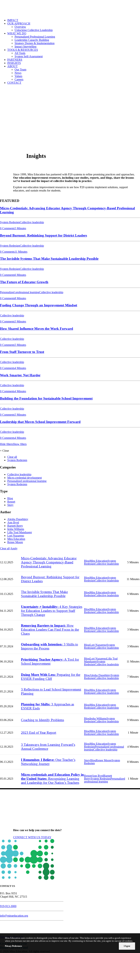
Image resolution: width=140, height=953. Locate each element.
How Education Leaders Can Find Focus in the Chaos (50, 629)
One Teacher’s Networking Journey (48, 762)
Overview (20, 26)
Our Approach (18, 23)
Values (18, 76)
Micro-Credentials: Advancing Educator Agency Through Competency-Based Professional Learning (49, 562)
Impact (12, 20)
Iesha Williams (15, 529)
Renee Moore (15, 542)
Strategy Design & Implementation (35, 43)
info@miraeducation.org (14, 915)
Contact (14, 82)
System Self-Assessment (29, 56)
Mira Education (16, 538)
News (18, 72)
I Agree (127, 946)
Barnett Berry (15, 525)
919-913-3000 (8, 906)
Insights (14, 62)
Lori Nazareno (15, 535)
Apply (14, 548)
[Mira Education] (70, 7)
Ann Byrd (13, 522)
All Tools (20, 53)
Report (11, 501)
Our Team (20, 69)
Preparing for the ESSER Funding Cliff (50, 677)
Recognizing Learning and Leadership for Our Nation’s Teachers (52, 779)
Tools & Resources (22, 49)
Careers (19, 79)
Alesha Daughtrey (17, 519)
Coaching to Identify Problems (42, 720)
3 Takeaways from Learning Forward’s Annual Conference (48, 747)
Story (10, 504)
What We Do (16, 33)
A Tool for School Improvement (50, 661)
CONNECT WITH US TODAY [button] (32, 837)
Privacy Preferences (13, 946)
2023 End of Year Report (38, 732)
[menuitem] (73, 20)
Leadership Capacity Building (32, 39)
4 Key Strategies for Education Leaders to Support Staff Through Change (51, 611)
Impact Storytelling (25, 46)
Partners (14, 59)
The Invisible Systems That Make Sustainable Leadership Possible (44, 594)
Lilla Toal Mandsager (19, 532)
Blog (10, 498)
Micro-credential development (24, 477)
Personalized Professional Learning (35, 36)
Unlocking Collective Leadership (34, 30)
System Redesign (17, 460)
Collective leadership (19, 474)
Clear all (12, 456)
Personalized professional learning (26, 481)
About (12, 66)
